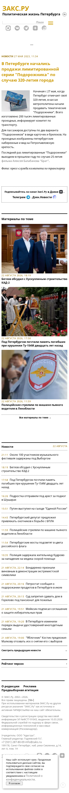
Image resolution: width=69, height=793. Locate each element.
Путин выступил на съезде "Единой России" (38, 508)
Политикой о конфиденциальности (24, 777)
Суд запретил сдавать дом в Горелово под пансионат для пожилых (32, 598)
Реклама (29, 686)
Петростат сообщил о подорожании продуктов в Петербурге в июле (32, 585)
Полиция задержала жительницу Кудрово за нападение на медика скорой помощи (33, 557)
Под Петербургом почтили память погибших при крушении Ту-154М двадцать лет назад (33, 343)
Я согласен (14, 783)
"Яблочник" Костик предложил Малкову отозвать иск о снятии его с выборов (34, 639)
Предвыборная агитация (20, 690)
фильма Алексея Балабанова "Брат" (25, 161)
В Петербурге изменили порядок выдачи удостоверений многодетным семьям (32, 625)
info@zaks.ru (33, 742)
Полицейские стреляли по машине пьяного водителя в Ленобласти (32, 406)
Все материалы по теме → (35, 417)
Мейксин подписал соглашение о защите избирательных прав (34, 610)
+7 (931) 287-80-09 (13, 742)
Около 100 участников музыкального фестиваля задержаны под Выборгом (30, 456)
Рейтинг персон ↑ (34, 664)
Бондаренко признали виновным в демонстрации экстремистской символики (30, 571)
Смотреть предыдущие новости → (34, 650)
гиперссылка (21, 710)
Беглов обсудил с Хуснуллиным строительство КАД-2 (26, 469)
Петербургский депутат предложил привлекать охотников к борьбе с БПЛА (29, 519)
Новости (7, 56)
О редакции (10, 686)
